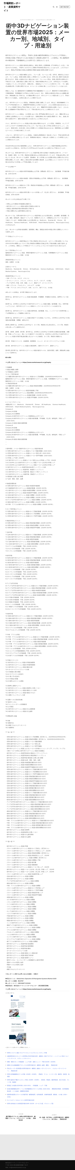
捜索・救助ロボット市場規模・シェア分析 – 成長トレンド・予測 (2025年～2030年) (31, 1062)
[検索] (53, 7)
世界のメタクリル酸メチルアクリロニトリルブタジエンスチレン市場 (27, 1052)
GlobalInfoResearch (41, 19)
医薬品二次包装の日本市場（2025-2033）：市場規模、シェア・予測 (27, 1085)
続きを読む (8, 357)
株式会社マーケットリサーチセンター (17, 1163)
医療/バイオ (52, 19)
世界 (47, 19)
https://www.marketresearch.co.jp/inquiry (37, 362)
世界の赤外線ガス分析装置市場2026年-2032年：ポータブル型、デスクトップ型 (30, 1103)
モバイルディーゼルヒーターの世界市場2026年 (20, 1100)
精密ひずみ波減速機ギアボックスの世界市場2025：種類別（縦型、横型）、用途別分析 (32, 1065)
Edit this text (64, 7)
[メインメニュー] (57, 7)
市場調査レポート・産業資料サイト (12, 7)
